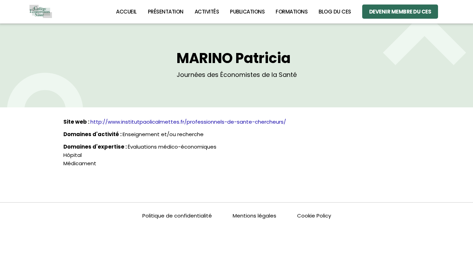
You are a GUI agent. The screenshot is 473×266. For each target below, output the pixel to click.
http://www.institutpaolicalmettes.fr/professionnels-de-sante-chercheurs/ (188, 121)
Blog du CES (335, 11)
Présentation (166, 11)
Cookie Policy (314, 215)
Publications (247, 11)
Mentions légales (254, 215)
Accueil (126, 11)
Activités (207, 11)
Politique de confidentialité (177, 215)
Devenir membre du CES (400, 11)
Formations (291, 11)
